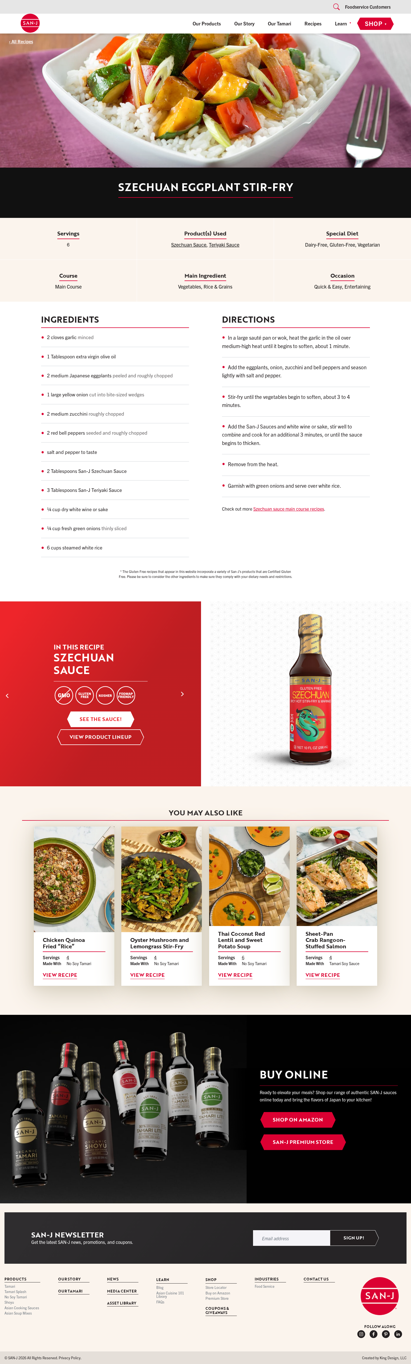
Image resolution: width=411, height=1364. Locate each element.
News (113, 1279)
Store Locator (216, 1288)
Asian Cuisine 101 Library (170, 1295)
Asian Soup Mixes (18, 1313)
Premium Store (217, 1298)
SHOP (376, 23)
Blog (160, 1288)
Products (15, 1279)
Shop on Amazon (298, 1119)
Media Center (121, 1291)
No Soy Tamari (15, 1297)
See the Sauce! (101, 719)
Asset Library (121, 1303)
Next (188, 693)
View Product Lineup (100, 737)
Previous (17, 693)
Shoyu (9, 1303)
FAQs (160, 1302)
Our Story (244, 23)
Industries (266, 1279)
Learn (341, 23)
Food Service (265, 1286)
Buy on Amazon (218, 1293)
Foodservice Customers (368, 6)
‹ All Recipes (21, 41)
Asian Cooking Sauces (21, 1308)
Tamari (9, 1286)
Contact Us (316, 1279)
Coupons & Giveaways (217, 1310)
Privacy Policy (70, 1357)
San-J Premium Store (303, 1142)
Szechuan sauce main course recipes (288, 508)
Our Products (207, 23)
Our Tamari (279, 23)
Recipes (313, 23)
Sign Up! (354, 1238)
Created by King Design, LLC (384, 1357)
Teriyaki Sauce (224, 244)
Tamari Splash (15, 1292)
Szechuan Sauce (188, 244)
